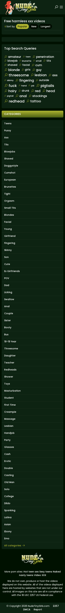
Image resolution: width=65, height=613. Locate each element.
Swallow (9, 299)
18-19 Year (10, 341)
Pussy (7, 130)
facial (26, 65)
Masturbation (12, 390)
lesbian (41, 75)
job (32, 85)
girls (27, 69)
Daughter (10, 355)
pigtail (10, 95)
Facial (7, 222)
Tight (7, 193)
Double (8, 468)
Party (7, 440)
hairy (12, 91)
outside (44, 80)
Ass (6, 137)
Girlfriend (10, 236)
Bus (6, 334)
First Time (10, 404)
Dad (6, 285)
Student (9, 397)
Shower (8, 376)
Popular (22, 26)
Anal (7, 306)
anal (23, 96)
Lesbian (8, 426)
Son (6, 257)
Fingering (9, 243)
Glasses (9, 447)
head (50, 91)
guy (39, 70)
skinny (10, 80)
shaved (12, 65)
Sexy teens (45, 571)
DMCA (26, 609)
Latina (8, 517)
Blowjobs (9, 151)
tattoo (35, 101)
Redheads (10, 369)
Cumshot (9, 172)
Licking (8, 292)
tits (48, 60)
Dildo (7, 503)
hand (24, 85)
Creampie (10, 412)
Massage (9, 419)
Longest (45, 26)
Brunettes (10, 186)
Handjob (9, 433)
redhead (16, 101)
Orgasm (9, 200)
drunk (25, 90)
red (37, 91)
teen (28, 56)
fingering (26, 80)
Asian (7, 524)
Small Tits (10, 208)
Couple (8, 313)
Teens (8, 123)
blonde (14, 69)
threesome (19, 75)
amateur (14, 57)
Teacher (9, 362)
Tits (6, 144)
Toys (7, 383)
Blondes (9, 215)
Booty (7, 327)
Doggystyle (11, 165)
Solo (7, 489)
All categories (12, 545)
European (10, 179)
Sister (7, 320)
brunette (26, 60)
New (33, 26)
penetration (45, 57)
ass (55, 75)
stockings (39, 96)
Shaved (8, 158)
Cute (7, 264)
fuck (13, 85)
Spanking (9, 510)
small (39, 60)
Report (38, 609)
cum (38, 65)
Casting (9, 475)
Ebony (8, 531)
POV (6, 278)
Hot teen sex (31, 571)
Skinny (8, 250)
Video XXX (40, 575)
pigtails (47, 85)
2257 (56, 606)
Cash (7, 454)
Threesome (11, 348)
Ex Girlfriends (12, 271)
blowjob (13, 60)
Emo (6, 538)
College (9, 496)
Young (8, 229)
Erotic (7, 461)
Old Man (9, 482)
